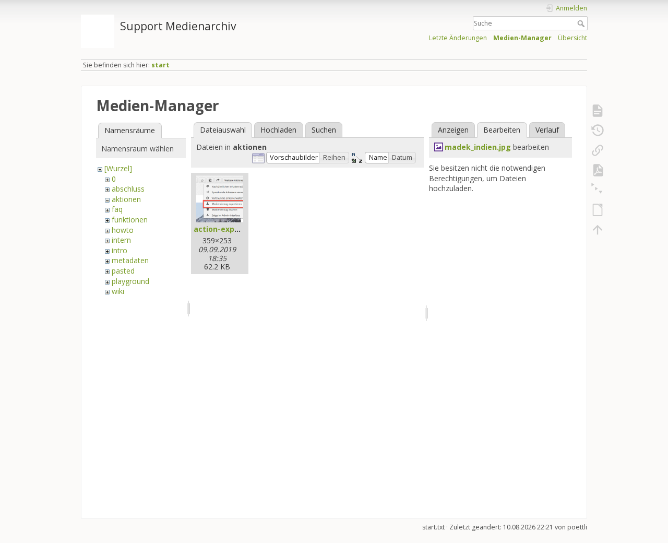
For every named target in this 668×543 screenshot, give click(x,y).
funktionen (130, 220)
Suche (582, 23)
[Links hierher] (598, 150)
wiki (118, 291)
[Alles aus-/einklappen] (598, 190)
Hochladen (278, 130)
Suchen (324, 130)
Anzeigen (453, 130)
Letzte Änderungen (458, 37)
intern (121, 240)
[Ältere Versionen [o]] (598, 130)
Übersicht (572, 37)
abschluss (128, 189)
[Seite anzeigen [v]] (598, 111)
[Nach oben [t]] (598, 230)
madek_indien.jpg (478, 147)
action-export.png (228, 229)
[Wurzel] (118, 168)
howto (123, 230)
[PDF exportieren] (598, 170)
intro (119, 250)
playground (130, 281)
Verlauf (547, 130)
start (160, 65)
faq (117, 209)
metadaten (130, 260)
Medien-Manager (522, 37)
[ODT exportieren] (598, 210)
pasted (123, 271)
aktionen (126, 199)
